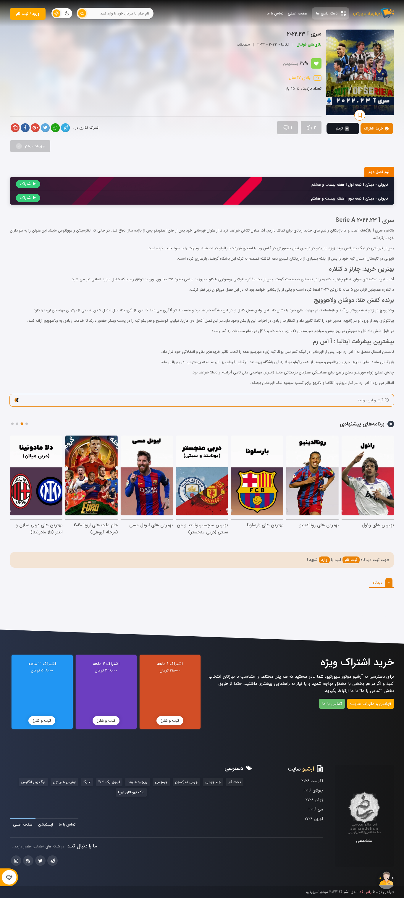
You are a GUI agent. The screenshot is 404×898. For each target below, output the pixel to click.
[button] (26, 424)
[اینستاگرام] (16, 860)
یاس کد (364, 892)
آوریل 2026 (314, 819)
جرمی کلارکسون (186, 782)
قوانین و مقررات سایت (370, 703)
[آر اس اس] (28, 860)
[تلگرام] (52, 860)
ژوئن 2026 (314, 800)
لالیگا (87, 782)
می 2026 (315, 809)
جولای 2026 (313, 790)
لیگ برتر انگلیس (33, 782)
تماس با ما (332, 703)
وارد (324, 560)
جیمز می (161, 782)
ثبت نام (351, 560)
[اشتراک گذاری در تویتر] (45, 127)
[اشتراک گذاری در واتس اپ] (55, 127)
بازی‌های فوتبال (309, 44)
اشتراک (26, 184)
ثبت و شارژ (170, 720)
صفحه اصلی (23, 824)
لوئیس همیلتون (64, 782)
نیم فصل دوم (379, 172)
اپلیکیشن (45, 824)
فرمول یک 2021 (109, 782)
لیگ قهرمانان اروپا (131, 792)
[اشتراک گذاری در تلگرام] (65, 127)
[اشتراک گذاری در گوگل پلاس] (35, 127)
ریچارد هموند (137, 782)
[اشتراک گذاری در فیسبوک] (25, 127)
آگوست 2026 (312, 781)
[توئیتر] (40, 860)
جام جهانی (213, 782)
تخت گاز (235, 782)
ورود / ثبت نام (28, 14)
